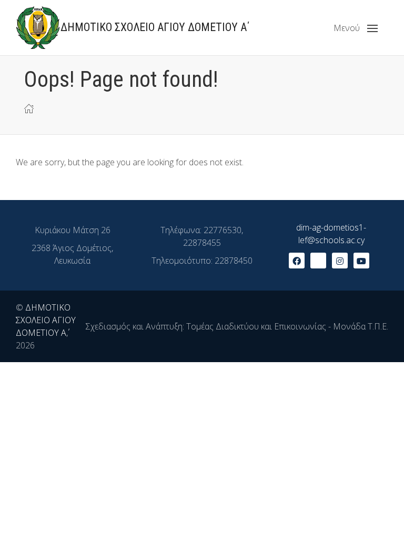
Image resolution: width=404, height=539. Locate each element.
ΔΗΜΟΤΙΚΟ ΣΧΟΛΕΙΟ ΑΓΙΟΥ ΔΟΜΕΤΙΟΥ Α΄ (46, 320)
